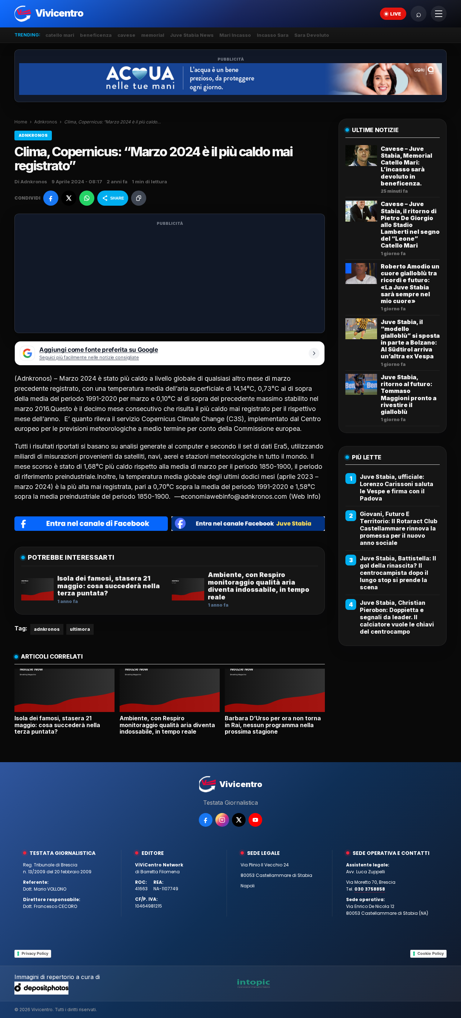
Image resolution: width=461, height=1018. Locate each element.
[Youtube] (255, 820)
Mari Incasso (235, 35)
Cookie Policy (430, 953)
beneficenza (96, 35)
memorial (152, 35)
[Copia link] (138, 198)
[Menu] (439, 14)
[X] (239, 820)
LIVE (395, 14)
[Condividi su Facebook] (50, 198)
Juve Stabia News (192, 35)
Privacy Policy (35, 953)
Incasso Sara (272, 35)
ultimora (80, 629)
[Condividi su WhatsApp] (86, 198)
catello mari (59, 35)
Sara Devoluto (311, 35)
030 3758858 (369, 889)
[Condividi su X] (68, 198)
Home (20, 121)
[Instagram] (222, 820)
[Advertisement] (169, 277)
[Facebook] (205, 820)
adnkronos (47, 629)
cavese (126, 35)
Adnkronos (45, 121)
